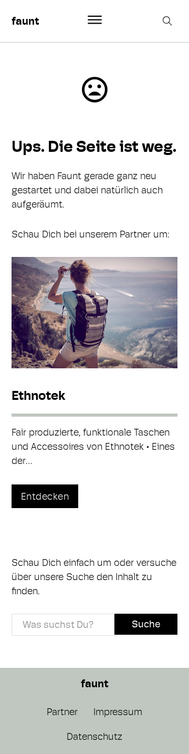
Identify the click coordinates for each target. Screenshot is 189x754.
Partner (62, 711)
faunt (25, 21)
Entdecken (45, 496)
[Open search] (168, 21)
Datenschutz (94, 736)
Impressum (117, 711)
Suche (146, 623)
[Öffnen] (95, 20)
